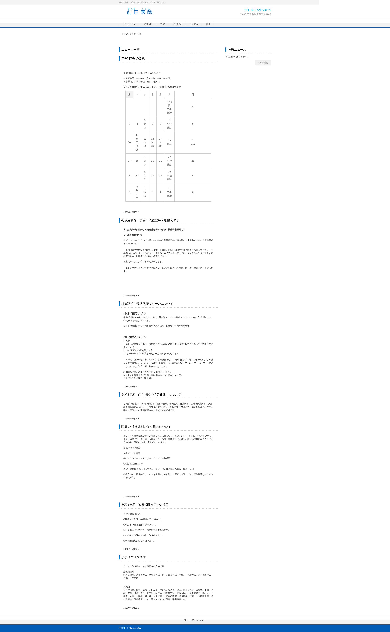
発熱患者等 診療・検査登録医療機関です (150, 220)
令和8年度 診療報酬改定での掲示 (145, 504)
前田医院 (139, 11)
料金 (162, 24)
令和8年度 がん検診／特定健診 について (151, 394)
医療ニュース (237, 49)
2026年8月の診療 (133, 58)
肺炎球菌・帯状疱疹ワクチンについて (147, 303)
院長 (208, 24)
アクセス (193, 24)
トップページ (129, 24)
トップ (125, 34)
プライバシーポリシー (195, 620)
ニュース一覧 (130, 49)
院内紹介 (177, 24)
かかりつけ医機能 (133, 557)
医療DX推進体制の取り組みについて (146, 426)
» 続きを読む (263, 63)
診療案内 (148, 24)
